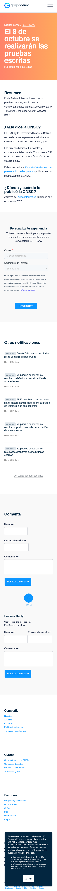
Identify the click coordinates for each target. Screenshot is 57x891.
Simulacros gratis (12, 771)
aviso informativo (27, 197)
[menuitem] (8, 888)
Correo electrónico (15, 540)
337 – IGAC (28, 24)
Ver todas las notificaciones (28, 475)
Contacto (8, 723)
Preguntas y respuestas (15, 800)
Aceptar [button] (28, 878)
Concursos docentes (13, 764)
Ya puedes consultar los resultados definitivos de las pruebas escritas (24, 451)
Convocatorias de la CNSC (16, 760)
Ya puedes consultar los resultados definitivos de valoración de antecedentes (25, 378)
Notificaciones (11, 24)
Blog (6, 812)
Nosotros (8, 716)
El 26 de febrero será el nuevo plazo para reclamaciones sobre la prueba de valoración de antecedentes (27, 402)
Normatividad (10, 815)
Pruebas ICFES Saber (14, 767)
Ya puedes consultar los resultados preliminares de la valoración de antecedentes (25, 427)
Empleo (7, 819)
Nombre (9, 524)
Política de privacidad (13, 727)
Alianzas (8, 719)
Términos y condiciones (15, 731)
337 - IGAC (10, 354)
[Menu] (48, 6)
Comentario (11, 556)
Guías (7, 808)
